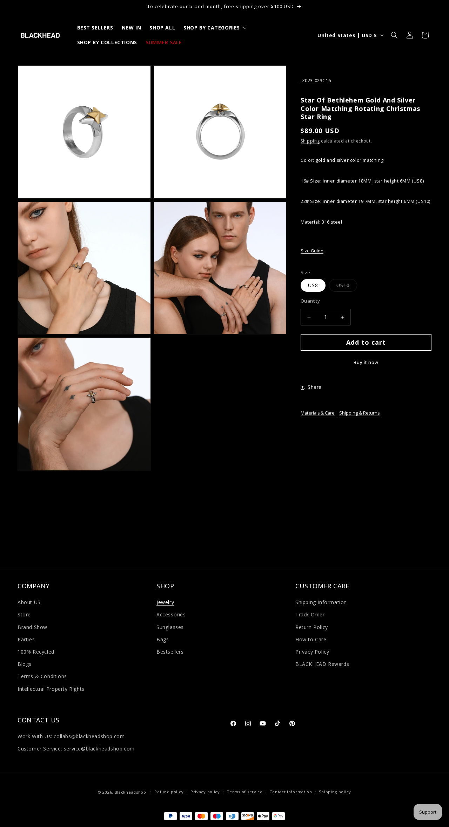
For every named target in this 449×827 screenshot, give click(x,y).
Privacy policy (205, 792)
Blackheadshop (130, 792)
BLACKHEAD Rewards (322, 664)
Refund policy (168, 792)
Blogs (25, 664)
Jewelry (165, 602)
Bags (162, 639)
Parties (26, 639)
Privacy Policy (312, 651)
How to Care (311, 639)
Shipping (310, 141)
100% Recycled (36, 651)
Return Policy (311, 627)
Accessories (171, 614)
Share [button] (315, 387)
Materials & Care (318, 413)
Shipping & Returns (359, 413)
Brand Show (32, 627)
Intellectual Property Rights (51, 689)
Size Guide (312, 251)
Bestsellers (170, 651)
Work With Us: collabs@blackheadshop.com (71, 736)
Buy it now (366, 363)
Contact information (290, 792)
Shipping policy (335, 792)
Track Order (310, 614)
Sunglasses (170, 627)
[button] (214, 27)
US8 (313, 285)
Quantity (310, 301)
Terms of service (245, 792)
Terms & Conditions (42, 676)
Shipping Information (321, 602)
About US (29, 602)
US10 (346, 287)
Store (24, 614)
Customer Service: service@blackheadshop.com (76, 749)
